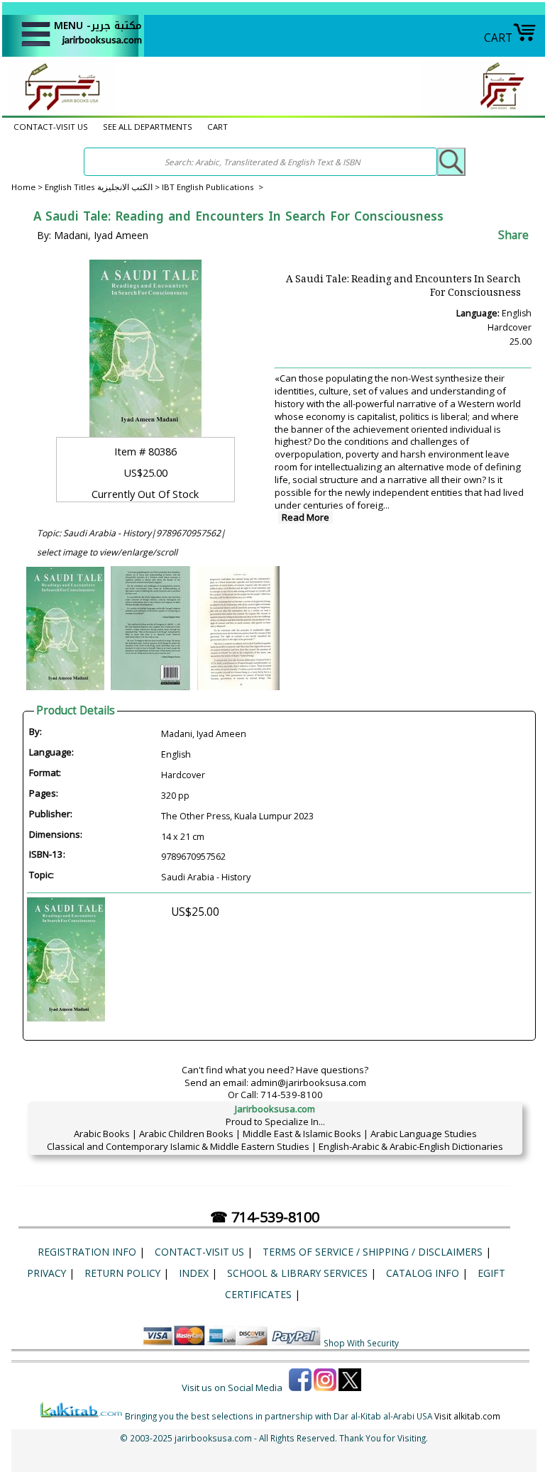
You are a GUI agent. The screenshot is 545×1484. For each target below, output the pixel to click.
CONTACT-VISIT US (50, 126)
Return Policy (122, 1273)
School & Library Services (297, 1273)
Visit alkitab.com (467, 1416)
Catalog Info (422, 1273)
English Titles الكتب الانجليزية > (103, 187)
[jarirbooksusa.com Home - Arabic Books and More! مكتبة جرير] (59, 109)
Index (194, 1273)
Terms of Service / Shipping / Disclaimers (373, 1251)
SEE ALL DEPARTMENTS (147, 126)
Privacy (46, 1273)
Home (23, 187)
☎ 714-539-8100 (264, 1216)
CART (498, 37)
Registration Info (87, 1251)
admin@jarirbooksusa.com (308, 1082)
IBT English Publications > (212, 187)
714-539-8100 (291, 1094)
